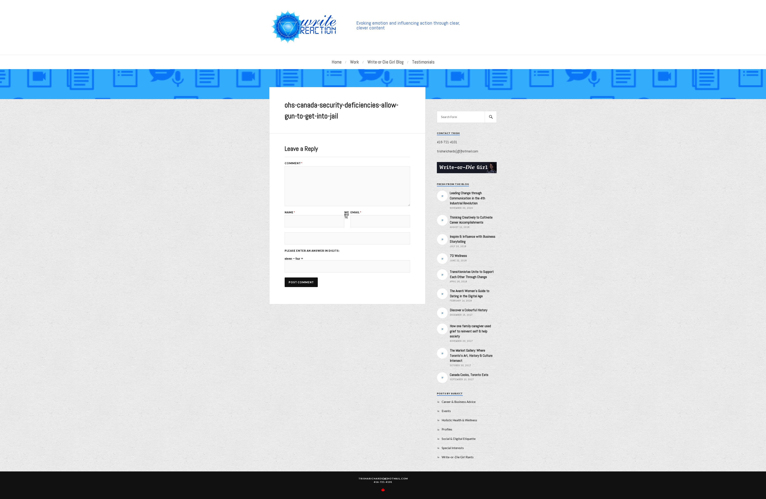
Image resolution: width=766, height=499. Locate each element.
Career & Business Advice (459, 402)
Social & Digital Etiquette (459, 438)
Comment (293, 163)
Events (446, 411)
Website (346, 215)
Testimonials (423, 62)
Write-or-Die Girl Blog (385, 62)
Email (355, 212)
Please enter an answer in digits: (312, 251)
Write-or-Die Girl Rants (458, 457)
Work (354, 62)
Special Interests (453, 448)
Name (290, 212)
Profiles (447, 429)
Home (337, 62)
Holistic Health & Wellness (459, 420)
